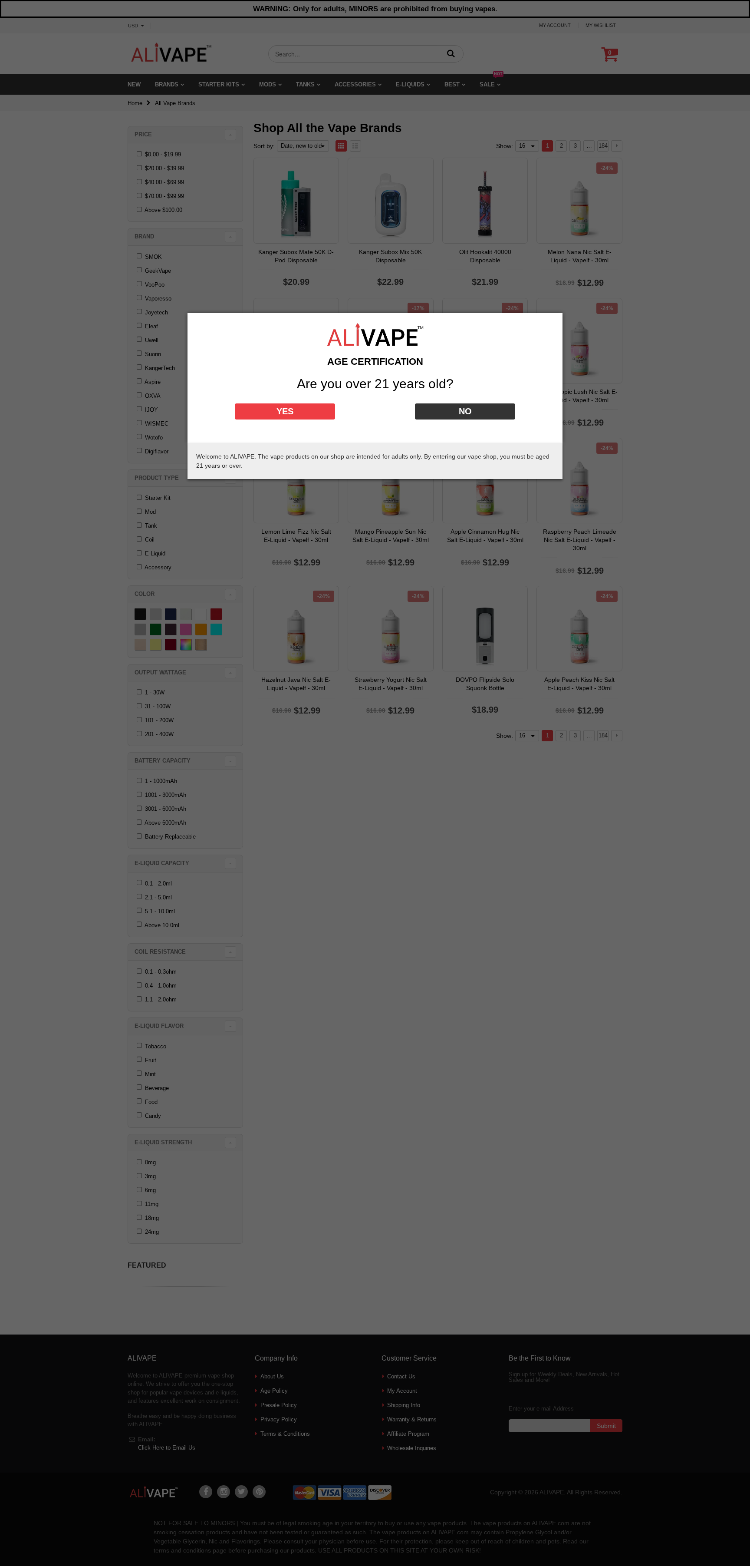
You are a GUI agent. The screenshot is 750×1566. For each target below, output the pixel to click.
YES (284, 411)
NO (465, 411)
